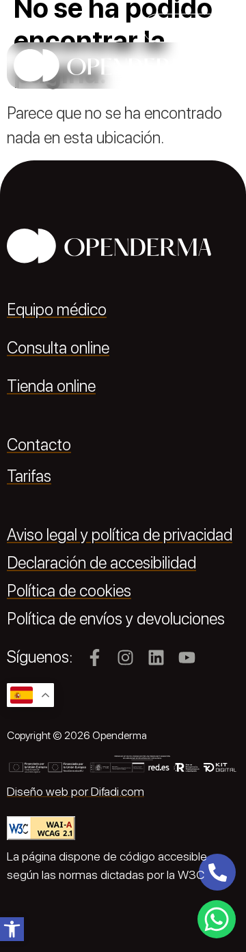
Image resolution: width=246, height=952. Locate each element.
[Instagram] (125, 657)
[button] (12, 929)
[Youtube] (186, 657)
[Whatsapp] (216, 919)
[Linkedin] (156, 657)
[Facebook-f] (94, 657)
